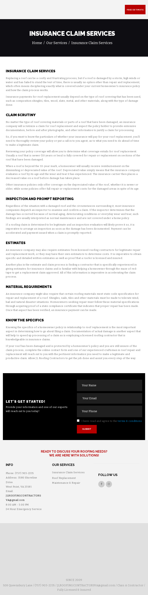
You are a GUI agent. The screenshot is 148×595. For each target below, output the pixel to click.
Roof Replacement (64, 478)
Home (37, 43)
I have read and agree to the (111, 421)
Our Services (56, 43)
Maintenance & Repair (66, 482)
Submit (86, 429)
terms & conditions (130, 421)
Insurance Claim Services (68, 472)
